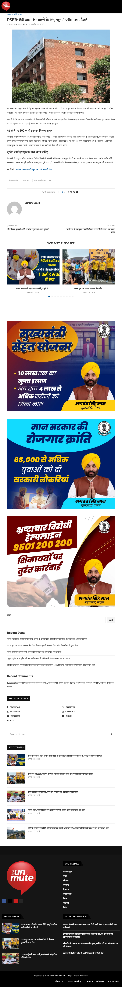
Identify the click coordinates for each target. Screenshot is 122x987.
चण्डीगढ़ (66, 885)
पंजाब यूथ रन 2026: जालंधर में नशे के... (88, 288)
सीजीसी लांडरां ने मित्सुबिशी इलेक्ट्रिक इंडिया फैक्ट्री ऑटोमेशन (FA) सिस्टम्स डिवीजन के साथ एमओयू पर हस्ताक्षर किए (51, 665)
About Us (59, 981)
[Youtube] (16, 901)
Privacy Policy (74, 981)
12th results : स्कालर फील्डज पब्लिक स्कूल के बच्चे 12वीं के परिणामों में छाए (35, 683)
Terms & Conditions (94, 981)
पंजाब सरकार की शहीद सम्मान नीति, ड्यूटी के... (33, 288)
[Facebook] (4, 901)
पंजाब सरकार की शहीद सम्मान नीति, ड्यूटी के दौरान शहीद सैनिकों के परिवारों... (39, 926)
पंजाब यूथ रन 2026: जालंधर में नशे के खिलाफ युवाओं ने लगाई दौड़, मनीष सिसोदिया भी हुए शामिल (42, 645)
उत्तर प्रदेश (67, 894)
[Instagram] (21, 901)
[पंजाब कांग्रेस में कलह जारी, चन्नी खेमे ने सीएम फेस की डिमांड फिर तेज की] (16, 796)
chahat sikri (21, 24)
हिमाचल (66, 889)
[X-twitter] (10, 901)
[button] (118, 6)
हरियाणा (66, 880)
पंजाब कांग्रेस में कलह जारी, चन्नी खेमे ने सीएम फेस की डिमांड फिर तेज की (34, 652)
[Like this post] (65, 192)
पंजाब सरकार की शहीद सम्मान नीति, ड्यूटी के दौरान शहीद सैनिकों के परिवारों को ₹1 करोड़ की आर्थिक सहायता (47, 639)
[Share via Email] (77, 192)
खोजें (9, 615)
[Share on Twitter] (71, 192)
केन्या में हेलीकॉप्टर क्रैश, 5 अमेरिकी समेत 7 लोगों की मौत (83, 953)
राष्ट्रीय (66, 903)
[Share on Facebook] (68, 192)
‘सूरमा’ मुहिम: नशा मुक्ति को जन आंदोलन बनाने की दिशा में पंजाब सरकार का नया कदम (38, 658)
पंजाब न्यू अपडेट (13, 180)
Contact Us (113, 981)
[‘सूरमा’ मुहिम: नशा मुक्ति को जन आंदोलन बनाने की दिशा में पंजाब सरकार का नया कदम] (16, 815)
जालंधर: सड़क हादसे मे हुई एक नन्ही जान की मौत (34, 169)
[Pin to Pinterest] (74, 192)
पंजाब (65, 876)
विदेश (65, 907)
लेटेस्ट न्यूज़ (67, 871)
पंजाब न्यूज (26, 180)
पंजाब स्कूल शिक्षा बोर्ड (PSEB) (43, 180)
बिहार (65, 898)
